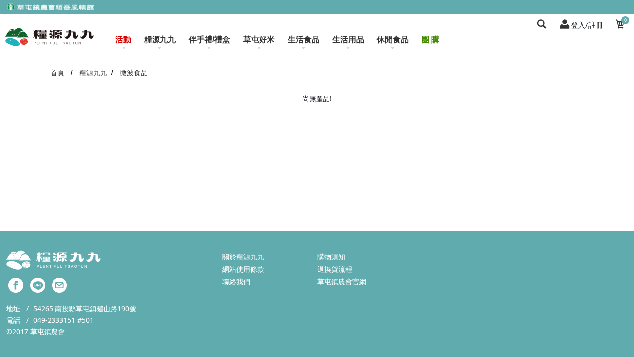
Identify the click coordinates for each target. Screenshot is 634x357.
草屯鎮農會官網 (341, 281)
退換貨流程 (334, 269)
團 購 (430, 39)
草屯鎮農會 (47, 331)
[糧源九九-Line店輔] (37, 284)
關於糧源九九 (243, 256)
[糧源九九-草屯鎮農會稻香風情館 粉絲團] (15, 284)
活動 (123, 39)
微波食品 (134, 72)
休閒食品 (393, 39)
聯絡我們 (236, 281)
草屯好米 (259, 39)
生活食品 (303, 39)
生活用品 (348, 39)
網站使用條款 (243, 269)
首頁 (57, 72)
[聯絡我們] (59, 284)
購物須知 (331, 256)
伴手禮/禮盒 (209, 39)
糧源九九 (160, 39)
